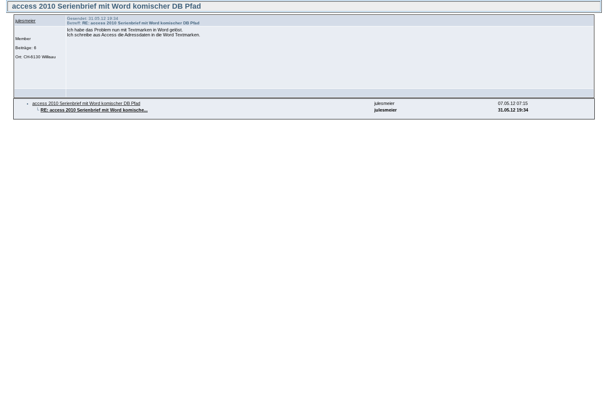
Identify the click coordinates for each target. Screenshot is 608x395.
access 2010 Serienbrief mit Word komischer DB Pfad (86, 103)
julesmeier (25, 20)
